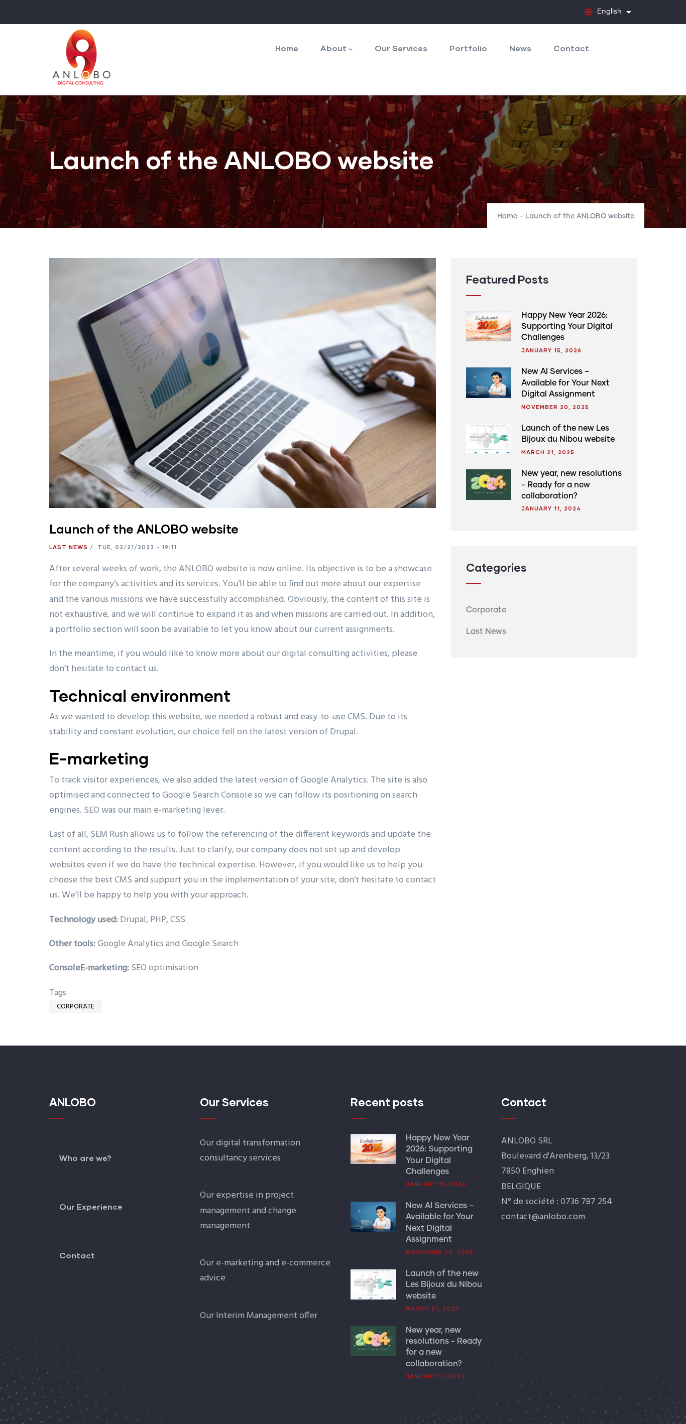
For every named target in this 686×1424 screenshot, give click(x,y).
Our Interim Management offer (258, 1316)
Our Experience (91, 1206)
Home (286, 48)
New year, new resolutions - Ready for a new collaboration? (571, 484)
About (333, 48)
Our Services (401, 48)
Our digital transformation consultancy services (250, 1151)
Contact (571, 48)
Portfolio (468, 48)
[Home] (80, 56)
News (520, 48)
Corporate (75, 1006)
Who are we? (85, 1157)
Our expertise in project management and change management (248, 1210)
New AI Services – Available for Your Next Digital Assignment (565, 382)
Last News (68, 547)
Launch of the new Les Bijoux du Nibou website (444, 1284)
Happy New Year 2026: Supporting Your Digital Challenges (567, 326)
